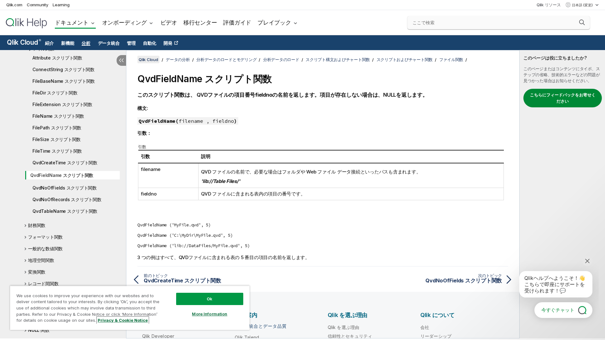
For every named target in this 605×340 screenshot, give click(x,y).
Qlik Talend (247, 337)
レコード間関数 (43, 283)
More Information (209, 313)
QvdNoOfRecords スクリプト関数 (66, 199)
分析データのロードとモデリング (226, 59)
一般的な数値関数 (45, 248)
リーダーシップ (436, 336)
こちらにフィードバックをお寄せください (563, 98)
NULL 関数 (38, 330)
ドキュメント (72, 22)
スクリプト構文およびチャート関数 (338, 59)
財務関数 (36, 225)
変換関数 (36, 272)
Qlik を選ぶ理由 (344, 327)
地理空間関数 (41, 260)
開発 (168, 43)
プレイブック (274, 22)
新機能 (67, 43)
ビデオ (168, 22)
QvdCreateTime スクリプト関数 (64, 162)
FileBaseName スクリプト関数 (63, 81)
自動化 (149, 43)
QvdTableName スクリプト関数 (64, 211)
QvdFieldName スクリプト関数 (61, 175)
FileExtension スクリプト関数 (62, 104)
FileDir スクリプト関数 (54, 92)
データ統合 (109, 43)
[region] (130, 308)
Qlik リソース (549, 4)
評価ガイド (237, 22)
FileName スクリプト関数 (58, 116)
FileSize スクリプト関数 (56, 139)
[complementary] (562, 194)
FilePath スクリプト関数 (56, 127)
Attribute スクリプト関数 (57, 57)
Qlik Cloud (24, 42)
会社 (424, 327)
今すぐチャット (557, 310)
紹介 (49, 43)
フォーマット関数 (45, 237)
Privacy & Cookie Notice (123, 320)
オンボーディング (124, 22)
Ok (209, 298)
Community (38, 4)
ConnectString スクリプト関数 (63, 69)
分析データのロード (281, 59)
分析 (86, 43)
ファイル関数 (451, 59)
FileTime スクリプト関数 (57, 151)
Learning (61, 4)
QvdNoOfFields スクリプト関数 (64, 187)
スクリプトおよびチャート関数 (405, 59)
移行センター (200, 22)
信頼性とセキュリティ (350, 336)
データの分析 (178, 59)
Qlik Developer (158, 336)
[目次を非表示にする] (121, 60)
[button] (582, 22)
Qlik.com (14, 4)
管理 (131, 43)
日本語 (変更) (583, 5)
